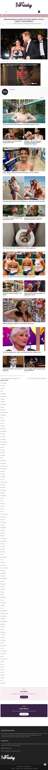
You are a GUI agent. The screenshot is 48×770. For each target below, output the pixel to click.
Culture (3, 452)
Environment (4, 468)
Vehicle (3, 675)
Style (3, 642)
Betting (3, 401)
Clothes (3, 436)
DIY (2, 458)
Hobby (3, 533)
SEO (3, 629)
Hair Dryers (4, 516)
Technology (4, 650)
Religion (3, 624)
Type (3, 669)
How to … (4, 543)
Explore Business (24, 714)
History (3, 530)
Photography (4, 610)
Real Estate (4, 616)
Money (3, 581)
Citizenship (4, 431)
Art (2, 391)
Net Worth (4, 597)
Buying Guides (5, 412)
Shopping (4, 632)
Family (3, 471)
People (3, 605)
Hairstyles (4, 522)
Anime (3, 388)
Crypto (3, 449)
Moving (3, 589)
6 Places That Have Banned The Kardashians (37, 378)
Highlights (4, 527)
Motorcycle (4, 583)
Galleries (3, 487)
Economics (4, 460)
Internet (3, 549)
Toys (3, 664)
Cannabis (4, 415)
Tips (3, 656)
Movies (3, 586)
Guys (3, 508)
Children (3, 428)
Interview (3, 551)
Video (3, 677)
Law (3, 554)
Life (2, 559)
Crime (3, 447)
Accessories (4, 383)
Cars (3, 417)
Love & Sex (4, 565)
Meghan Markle (12, 375)
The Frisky (4, 61)
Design (3, 455)
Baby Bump (6, 375)
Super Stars (4, 645)
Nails (3, 594)
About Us (13, 768)
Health (3, 525)
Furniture (4, 484)
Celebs (13, 61)
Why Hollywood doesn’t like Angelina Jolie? (10, 378)
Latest (22, 768)
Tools (3, 661)
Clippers (3, 433)
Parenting (4, 602)
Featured (4, 476)
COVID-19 (4, 444)
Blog (3, 407)
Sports (3, 637)
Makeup (3, 570)
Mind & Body (4, 578)
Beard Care (4, 396)
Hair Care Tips (5, 514)
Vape (3, 672)
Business (3, 409)
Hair (3, 511)
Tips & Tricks (4, 659)
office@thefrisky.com (8, 748)
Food (3, 479)
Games (3, 492)
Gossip (3, 503)
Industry (3, 546)
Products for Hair (5, 613)
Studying (3, 640)
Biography (4, 404)
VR (2, 680)
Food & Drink (4, 482)
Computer (4, 439)
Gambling (4, 490)
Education (4, 463)
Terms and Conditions (28, 768)
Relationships (4, 621)
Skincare (3, 634)
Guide (3, 506)
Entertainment (4, 466)
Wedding (3, 683)
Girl (2, 500)
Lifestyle (3, 562)
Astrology (4, 393)
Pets (3, 608)
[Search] (39, 12)
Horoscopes (4, 538)
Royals (3, 626)
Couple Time (4, 441)
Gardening (4, 495)
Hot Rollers (4, 541)
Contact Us (18, 768)
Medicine (3, 575)
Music (3, 592)
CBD (3, 423)
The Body (4, 653)
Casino (3, 420)
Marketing (4, 573)
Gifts (3, 498)
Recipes (3, 618)
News (3, 600)
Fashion (3, 474)
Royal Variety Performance (20, 375)
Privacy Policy (35, 768)
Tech (3, 648)
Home (3, 535)
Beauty (3, 399)
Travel (3, 667)
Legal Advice (4, 557)
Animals (3, 385)
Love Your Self (5, 567)
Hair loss (3, 519)
